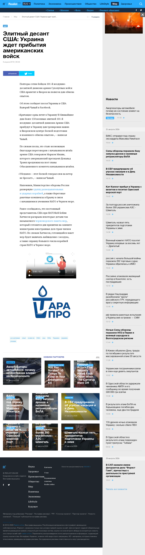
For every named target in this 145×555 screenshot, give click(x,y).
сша (43, 338)
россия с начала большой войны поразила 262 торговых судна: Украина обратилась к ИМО (123, 261)
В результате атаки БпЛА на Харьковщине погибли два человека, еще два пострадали (122, 407)
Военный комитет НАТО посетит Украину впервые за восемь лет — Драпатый (123, 243)
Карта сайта (7, 522)
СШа (49, 338)
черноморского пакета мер (51, 220)
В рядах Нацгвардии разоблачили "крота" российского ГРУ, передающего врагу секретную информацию (123, 298)
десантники (15, 338)
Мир (114, 3)
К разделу (96, 17)
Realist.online (19, 525)
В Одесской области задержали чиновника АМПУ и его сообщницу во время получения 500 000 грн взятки (123, 387)
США (38, 338)
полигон (31, 338)
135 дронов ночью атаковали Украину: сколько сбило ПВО (121, 423)
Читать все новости (116, 489)
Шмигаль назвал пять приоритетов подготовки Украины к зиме (119, 225)
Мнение (64, 10)
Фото (78, 10)
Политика (39, 3)
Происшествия (73, 3)
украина (64, 338)
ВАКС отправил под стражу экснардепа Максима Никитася (123, 137)
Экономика (54, 3)
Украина (56, 338)
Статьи (50, 10)
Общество (90, 3)
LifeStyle (104, 3)
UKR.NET (87, 467)
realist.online (27, 534)
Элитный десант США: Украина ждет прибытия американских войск (40, 17)
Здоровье (126, 3)
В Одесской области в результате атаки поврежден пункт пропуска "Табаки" (121, 440)
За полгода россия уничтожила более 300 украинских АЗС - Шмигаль (122, 207)
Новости (10, 362)
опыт (24, 338)
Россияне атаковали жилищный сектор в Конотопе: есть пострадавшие (123, 279)
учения (13, 341)
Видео (90, 10)
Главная (6, 17)
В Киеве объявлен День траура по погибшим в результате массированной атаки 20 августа (123, 353)
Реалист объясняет (109, 10)
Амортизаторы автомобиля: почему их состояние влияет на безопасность (122, 111)
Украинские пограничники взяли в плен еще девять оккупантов (123, 370)
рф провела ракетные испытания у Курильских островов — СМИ (123, 316)
